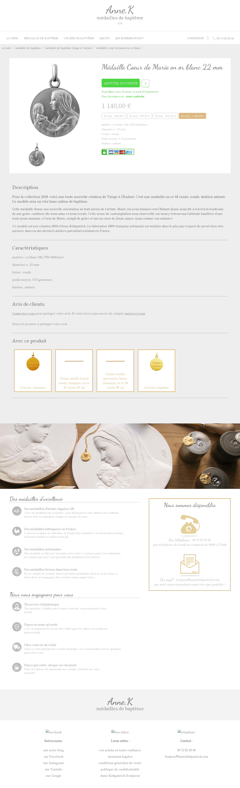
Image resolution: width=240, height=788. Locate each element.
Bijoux (105, 38)
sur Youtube (54, 769)
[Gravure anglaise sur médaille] (156, 369)
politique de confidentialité (120, 769)
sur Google (54, 775)
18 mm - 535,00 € (139, 116)
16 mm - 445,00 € (114, 116)
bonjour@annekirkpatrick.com (186, 756)
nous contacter (135, 96)
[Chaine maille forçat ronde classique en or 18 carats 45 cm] (74, 369)
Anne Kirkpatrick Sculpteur (120, 775)
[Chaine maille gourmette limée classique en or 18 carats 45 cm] (115, 369)
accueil (6, 48)
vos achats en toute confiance (120, 750)
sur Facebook (53, 756)
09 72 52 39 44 (186, 750)
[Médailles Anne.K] (120, 25)
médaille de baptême (28, 48)
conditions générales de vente (120, 762)
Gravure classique (33, 387)
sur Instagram (53, 762)
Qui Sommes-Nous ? (129, 38)
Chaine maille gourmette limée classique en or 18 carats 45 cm (115, 381)
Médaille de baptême (41, 38)
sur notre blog (54, 750)
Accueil (12, 38)
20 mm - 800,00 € (165, 116)
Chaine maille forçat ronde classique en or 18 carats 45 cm (74, 383)
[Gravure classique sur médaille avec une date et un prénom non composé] (32, 369)
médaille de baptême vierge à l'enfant (69, 48)
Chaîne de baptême (79, 38)
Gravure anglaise (156, 387)
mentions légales (120, 756)
